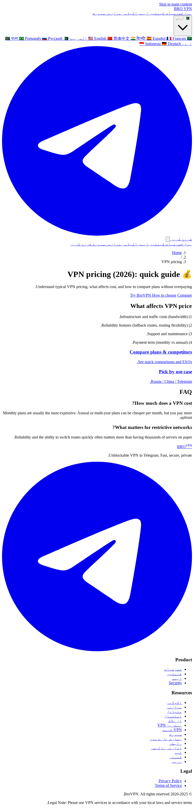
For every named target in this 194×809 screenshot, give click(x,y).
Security (175, 683)
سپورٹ (98, 13)
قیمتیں (157, 13)
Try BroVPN (141, 295)
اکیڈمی (129, 13)
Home (177, 253)
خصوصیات (174, 13)
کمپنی (175, 757)
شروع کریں (80, 244)
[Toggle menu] (168, 239)
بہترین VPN (169, 725)
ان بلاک (175, 721)
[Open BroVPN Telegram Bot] (97, 650)
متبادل (174, 711)
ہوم (187, 13)
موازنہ (113, 13)
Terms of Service (168, 785)
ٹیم (178, 752)
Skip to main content (175, 4)
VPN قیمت (172, 730)
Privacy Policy (170, 781)
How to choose (164, 295)
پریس (177, 761)
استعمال (173, 716)
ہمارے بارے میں (166, 739)
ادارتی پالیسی (166, 748)
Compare (184, 295)
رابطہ (175, 743)
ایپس (143, 13)
